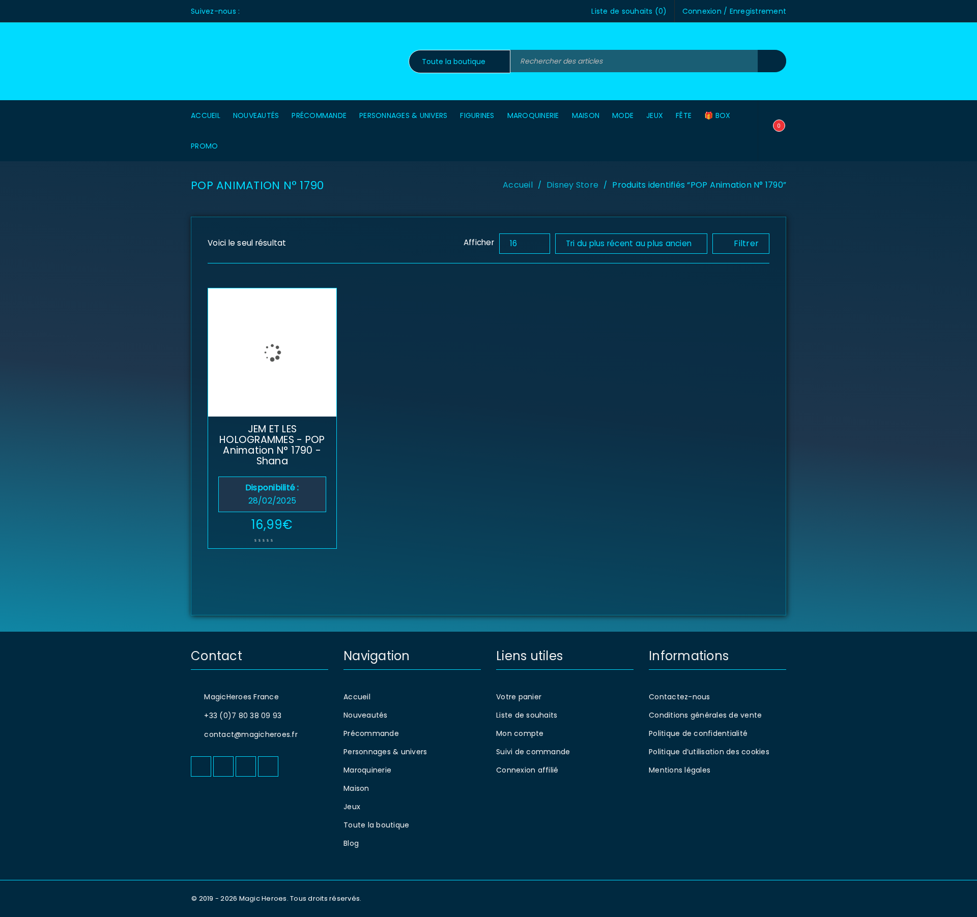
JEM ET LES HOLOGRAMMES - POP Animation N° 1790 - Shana (272, 445)
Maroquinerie (367, 770)
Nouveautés (365, 715)
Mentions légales (679, 770)
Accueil (518, 185)
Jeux (351, 807)
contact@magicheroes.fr (251, 734)
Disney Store (572, 185)
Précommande (371, 733)
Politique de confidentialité (698, 733)
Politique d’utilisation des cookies (709, 752)
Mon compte (520, 733)
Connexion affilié (527, 770)
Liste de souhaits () (629, 11)
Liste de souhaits (526, 715)
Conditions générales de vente (705, 715)
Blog (351, 843)
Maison (356, 788)
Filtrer (746, 243)
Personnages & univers (385, 752)
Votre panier (518, 697)
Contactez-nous (679, 697)
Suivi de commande (533, 752)
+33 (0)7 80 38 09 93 (242, 716)
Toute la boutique (376, 825)
